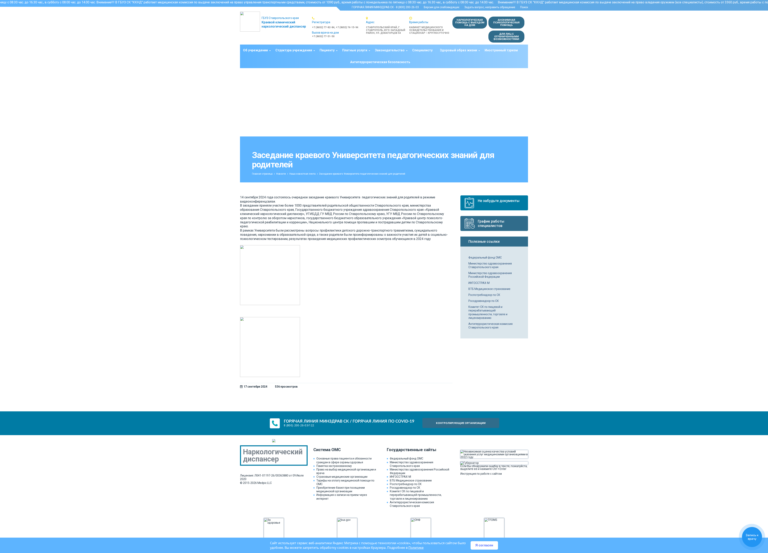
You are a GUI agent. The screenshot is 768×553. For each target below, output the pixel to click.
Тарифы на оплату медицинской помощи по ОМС (345, 482)
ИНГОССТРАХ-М (479, 282)
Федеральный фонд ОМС (485, 257)
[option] (339, 23)
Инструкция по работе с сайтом (481, 473)
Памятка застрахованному (334, 465)
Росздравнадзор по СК (483, 300)
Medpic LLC (264, 482)
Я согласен (484, 545)
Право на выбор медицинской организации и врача (346, 471)
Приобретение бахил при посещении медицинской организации (340, 489)
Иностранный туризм (501, 50)
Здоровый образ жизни (458, 50)
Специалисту (422, 50)
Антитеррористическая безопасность (380, 62)
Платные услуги (354, 50)
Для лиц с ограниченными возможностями (506, 36)
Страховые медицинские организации (341, 476)
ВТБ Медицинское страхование (489, 288)
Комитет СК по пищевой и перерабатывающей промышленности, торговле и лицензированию (487, 312)
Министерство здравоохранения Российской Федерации (490, 275)
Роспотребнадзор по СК (484, 294)
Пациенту (327, 50)
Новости (281, 173)
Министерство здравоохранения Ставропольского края (490, 265)
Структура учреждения (293, 50)
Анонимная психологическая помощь (506, 22)
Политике (416, 547)
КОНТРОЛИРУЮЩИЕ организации (461, 423)
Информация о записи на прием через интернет (341, 496)
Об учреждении (255, 50)
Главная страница (262, 173)
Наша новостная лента (302, 173)
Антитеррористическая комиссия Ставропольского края (490, 325)
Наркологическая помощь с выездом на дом (469, 22)
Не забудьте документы (498, 201)
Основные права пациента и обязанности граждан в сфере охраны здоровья (344, 460)
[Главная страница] (251, 22)
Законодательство (390, 50)
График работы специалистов (491, 223)
